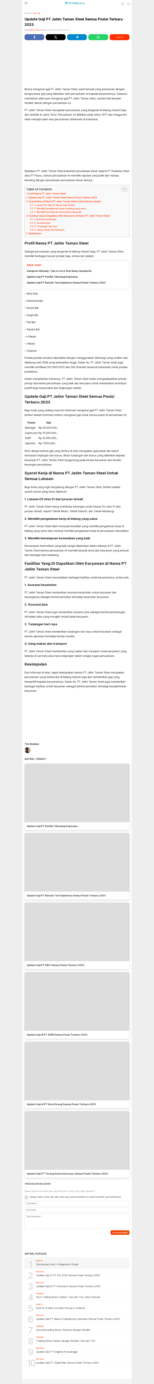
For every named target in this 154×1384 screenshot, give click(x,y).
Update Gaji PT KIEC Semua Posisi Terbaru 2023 (55, 965)
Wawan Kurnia (35, 30)
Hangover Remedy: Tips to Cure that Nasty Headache (59, 270)
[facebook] (34, 37)
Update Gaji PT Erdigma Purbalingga (56, 1351)
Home (27, 13)
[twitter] (55, 37)
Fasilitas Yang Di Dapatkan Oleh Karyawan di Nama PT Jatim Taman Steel (69, 215)
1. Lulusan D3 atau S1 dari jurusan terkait (54, 205)
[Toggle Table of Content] (123, 189)
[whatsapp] (98, 37)
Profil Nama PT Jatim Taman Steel (47, 193)
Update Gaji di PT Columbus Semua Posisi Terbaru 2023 (68, 1286)
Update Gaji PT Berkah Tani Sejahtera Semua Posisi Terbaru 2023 (66, 282)
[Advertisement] (77, 63)
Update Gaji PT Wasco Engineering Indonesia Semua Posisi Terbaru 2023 (78, 1318)
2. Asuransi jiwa (42, 223)
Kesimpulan (35, 233)
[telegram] (77, 37)
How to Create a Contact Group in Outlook (60, 1307)
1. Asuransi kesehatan (45, 219)
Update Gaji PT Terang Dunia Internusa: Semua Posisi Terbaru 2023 (67, 1173)
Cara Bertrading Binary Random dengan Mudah (63, 1329)
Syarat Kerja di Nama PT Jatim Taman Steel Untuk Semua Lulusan (65, 201)
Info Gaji (36, 13)
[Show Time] (70, 30)
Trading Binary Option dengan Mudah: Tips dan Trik (65, 1340)
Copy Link (119, 37)
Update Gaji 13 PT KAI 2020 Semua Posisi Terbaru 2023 (68, 1275)
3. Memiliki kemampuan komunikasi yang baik (57, 212)
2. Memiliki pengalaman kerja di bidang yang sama (60, 208)
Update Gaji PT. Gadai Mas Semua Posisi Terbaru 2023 (67, 1362)
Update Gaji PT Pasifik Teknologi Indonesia (52, 276)
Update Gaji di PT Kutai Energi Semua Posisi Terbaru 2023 (61, 1104)
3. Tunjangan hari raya (45, 226)
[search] (123, 3)
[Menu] (26, 4)
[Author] (28, 750)
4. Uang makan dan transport (49, 230)
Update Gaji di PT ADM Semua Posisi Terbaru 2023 (57, 1034)
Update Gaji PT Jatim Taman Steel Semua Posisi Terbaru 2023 (63, 197)
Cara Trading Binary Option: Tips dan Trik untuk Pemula (68, 1297)
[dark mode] (129, 3)
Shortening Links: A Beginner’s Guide (57, 1264)
